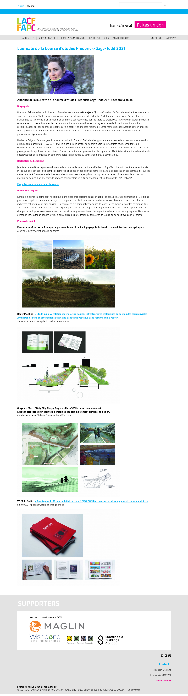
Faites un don (150, 25)
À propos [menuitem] (171, 38)
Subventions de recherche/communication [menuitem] (61, 38)
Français (31, 6)
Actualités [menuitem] (28, 38)
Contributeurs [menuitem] (121, 38)
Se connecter (134, 689)
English (21, 6)
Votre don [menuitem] (156, 38)
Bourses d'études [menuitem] (99, 38)
